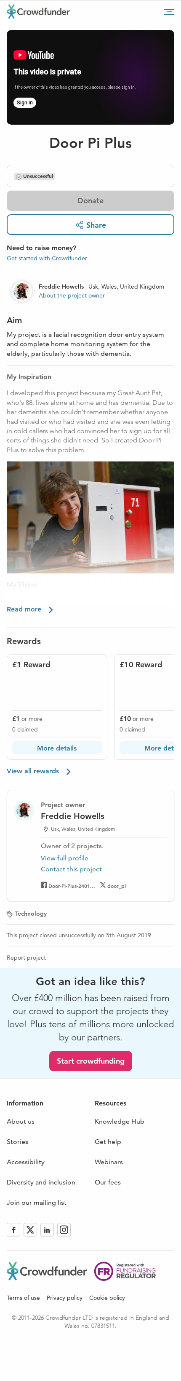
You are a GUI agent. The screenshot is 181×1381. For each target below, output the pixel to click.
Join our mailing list (37, 1202)
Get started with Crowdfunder (47, 258)
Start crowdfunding (91, 1061)
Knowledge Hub (119, 1121)
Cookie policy (107, 1298)
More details (57, 748)
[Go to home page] (38, 11)
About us (21, 1121)
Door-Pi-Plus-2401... (71, 885)
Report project (26, 957)
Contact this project (71, 869)
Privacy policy (65, 1298)
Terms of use (23, 1298)
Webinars (109, 1162)
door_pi (116, 885)
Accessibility (26, 1162)
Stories (17, 1142)
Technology (31, 913)
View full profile (64, 858)
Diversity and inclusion (41, 1182)
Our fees (108, 1182)
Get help (108, 1142)
